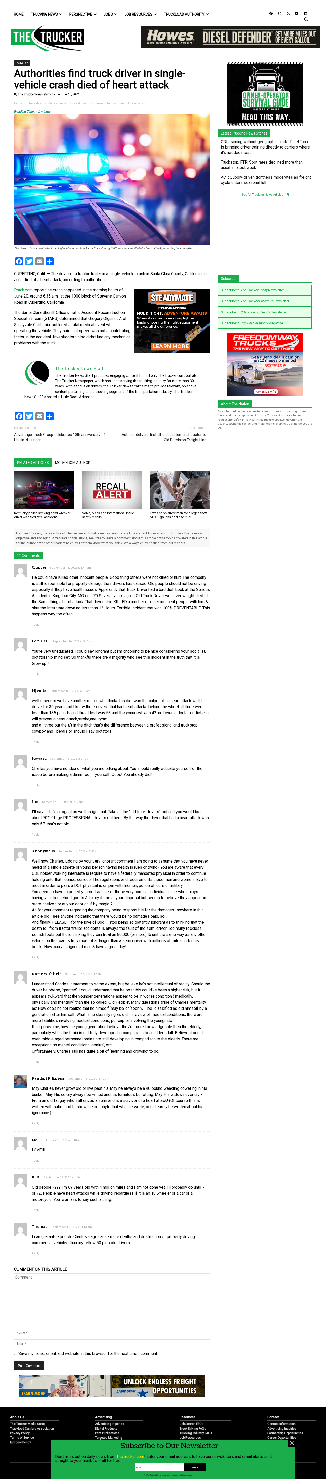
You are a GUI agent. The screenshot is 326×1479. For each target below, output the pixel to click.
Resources (187, 1417)
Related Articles (33, 463)
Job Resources (138, 14)
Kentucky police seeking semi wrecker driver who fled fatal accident (42, 515)
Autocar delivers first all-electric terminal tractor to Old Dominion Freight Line (163, 437)
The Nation (22, 63)
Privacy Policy (20, 1433)
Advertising (103, 1417)
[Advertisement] (265, 239)
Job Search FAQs (191, 1424)
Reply (35, 624)
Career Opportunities (281, 1438)
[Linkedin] (303, 13)
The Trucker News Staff (33, 94)
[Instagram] (278, 13)
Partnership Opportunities (285, 1433)
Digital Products (106, 1428)
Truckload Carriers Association (32, 1428)
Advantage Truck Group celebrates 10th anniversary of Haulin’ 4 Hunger (59, 437)
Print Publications (107, 1433)
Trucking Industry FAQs (196, 1433)
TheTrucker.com (130, 1456)
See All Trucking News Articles (262, 194)
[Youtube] (295, 13)
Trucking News (44, 14)
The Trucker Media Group (27, 1424)
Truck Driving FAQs (193, 1428)
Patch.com (23, 290)
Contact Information (281, 1424)
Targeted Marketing (108, 1438)
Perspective (80, 14)
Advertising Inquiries (109, 1424)
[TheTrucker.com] (45, 38)
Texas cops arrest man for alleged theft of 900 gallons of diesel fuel (178, 515)
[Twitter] (286, 13)
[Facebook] (269, 13)
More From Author (72, 463)
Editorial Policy (20, 1442)
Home (19, 14)
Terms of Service (22, 1438)
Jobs (108, 14)
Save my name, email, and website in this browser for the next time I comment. (88, 1353)
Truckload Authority (184, 14)
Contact (273, 1417)
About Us (17, 1417)
